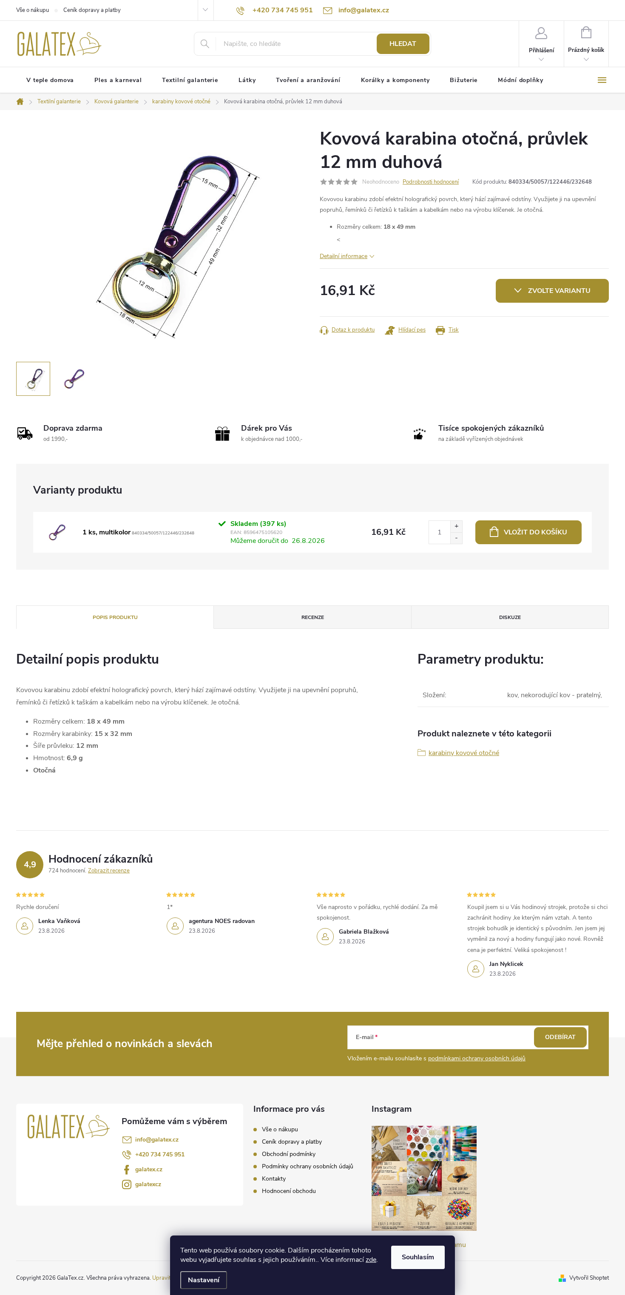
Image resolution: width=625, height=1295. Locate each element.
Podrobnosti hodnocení (431, 182)
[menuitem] (50, 80)
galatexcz (148, 1184)
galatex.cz (148, 1169)
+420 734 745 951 (160, 1154)
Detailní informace (343, 256)
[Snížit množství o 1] (456, 538)
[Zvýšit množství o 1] (456, 526)
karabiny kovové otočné (464, 753)
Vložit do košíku (535, 532)
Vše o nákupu (32, 10)
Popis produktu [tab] (115, 617)
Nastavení (203, 1280)
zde (371, 1259)
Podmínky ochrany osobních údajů (307, 1166)
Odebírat (560, 1037)
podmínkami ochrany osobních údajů (477, 1058)
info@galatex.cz (157, 1140)
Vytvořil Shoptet (589, 1278)
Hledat (402, 43)
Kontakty (274, 1179)
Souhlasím (418, 1257)
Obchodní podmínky (288, 1154)
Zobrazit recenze (109, 871)
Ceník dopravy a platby (92, 10)
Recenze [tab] (312, 617)
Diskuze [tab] (510, 617)
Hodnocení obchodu (289, 1191)
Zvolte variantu (559, 290)
